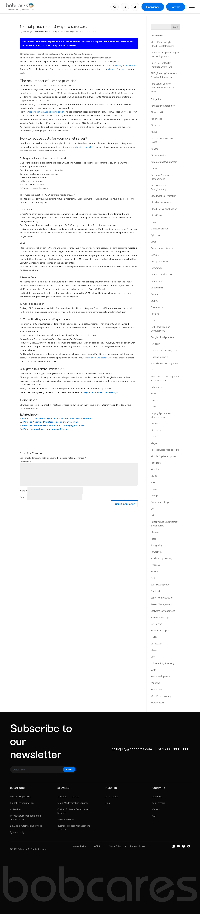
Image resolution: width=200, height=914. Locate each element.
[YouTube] (178, 846)
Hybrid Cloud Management (165, 363)
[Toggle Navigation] (192, 7)
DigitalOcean (157, 280)
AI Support (156, 125)
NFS (153, 482)
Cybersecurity (17, 832)
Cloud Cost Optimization (163, 195)
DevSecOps (156, 267)
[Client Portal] (135, 7)
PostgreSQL (157, 545)
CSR (154, 815)
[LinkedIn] (173, 846)
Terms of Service (138, 846)
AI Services (156, 118)
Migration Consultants (84, 146)
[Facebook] (188, 846)
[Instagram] (183, 846)
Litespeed (156, 429)
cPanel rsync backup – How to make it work (44, 428)
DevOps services (65, 819)
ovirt (153, 515)
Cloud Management (161, 202)
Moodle (155, 469)
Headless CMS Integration (164, 350)
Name (23, 490)
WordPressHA (158, 702)
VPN (153, 656)
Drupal (154, 300)
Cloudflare (156, 215)
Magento (155, 443)
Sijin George (27, 31)
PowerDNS (156, 551)
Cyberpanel (157, 235)
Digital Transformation (162, 274)
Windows (155, 682)
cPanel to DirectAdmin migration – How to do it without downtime (56, 418)
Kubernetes (157, 386)
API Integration (158, 155)
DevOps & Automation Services (26, 825)
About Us (157, 796)
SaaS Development (160, 584)
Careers (156, 809)
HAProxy (155, 343)
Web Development (160, 676)
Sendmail (156, 591)
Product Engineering (161, 558)
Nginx (154, 488)
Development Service (162, 248)
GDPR (97, 846)
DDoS (153, 241)
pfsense (155, 532)
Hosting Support (159, 356)
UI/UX (154, 636)
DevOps (155, 254)
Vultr (153, 669)
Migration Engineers (116, 69)
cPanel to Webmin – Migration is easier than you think (50, 421)
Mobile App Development (164, 456)
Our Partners (158, 802)
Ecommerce (157, 307)
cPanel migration (71, 31)
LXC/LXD (155, 436)
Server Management (161, 604)
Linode (154, 423)
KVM (153, 393)
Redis (153, 577)
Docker (154, 294)
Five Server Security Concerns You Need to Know (162, 87)
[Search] (114, 7)
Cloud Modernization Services (72, 802)
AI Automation (158, 112)
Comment (25, 461)
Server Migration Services (124, 65)
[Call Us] (125, 7)
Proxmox (155, 564)
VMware (155, 650)
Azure (154, 168)
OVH (153, 508)
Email (23, 497)
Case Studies (111, 796)
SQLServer (156, 623)
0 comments (90, 31)
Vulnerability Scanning (162, 663)
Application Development (164, 161)
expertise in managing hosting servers (47, 111)
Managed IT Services (68, 796)
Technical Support (160, 630)
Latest (81, 31)
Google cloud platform (163, 337)
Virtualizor (156, 643)
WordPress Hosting (161, 695)
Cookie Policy (79, 846)
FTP (153, 320)
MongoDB (156, 462)
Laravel (155, 399)
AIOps (154, 131)
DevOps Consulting (160, 261)
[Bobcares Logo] (23, 6)
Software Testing (160, 617)
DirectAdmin (157, 287)
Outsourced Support (161, 501)
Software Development (163, 610)
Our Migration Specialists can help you (99, 392)
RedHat (155, 571)
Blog (107, 802)
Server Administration (162, 597)
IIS (152, 369)
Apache (155, 148)
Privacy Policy (114, 846)
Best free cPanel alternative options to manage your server (53, 425)
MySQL (154, 475)
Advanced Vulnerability (163, 105)
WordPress (156, 689)
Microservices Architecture (165, 449)
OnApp (154, 495)
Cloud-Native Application (164, 208)
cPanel (60, 31)
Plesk (153, 538)
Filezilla (155, 313)
